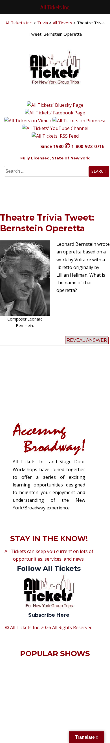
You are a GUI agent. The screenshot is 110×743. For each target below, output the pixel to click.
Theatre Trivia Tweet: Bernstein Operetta (47, 223)
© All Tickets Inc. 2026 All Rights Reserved (49, 627)
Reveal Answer (87, 340)
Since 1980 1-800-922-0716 (72, 146)
